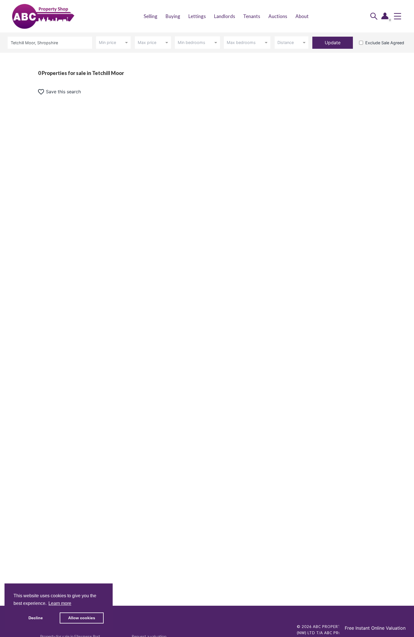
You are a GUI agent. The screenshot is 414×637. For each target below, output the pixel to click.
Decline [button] (35, 618)
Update (332, 42)
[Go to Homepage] (49, 16)
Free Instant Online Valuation (375, 628)
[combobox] (51, 43)
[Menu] (397, 16)
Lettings (197, 16)
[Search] (374, 16)
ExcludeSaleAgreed (384, 42)
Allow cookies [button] (81, 618)
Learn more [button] (59, 603)
